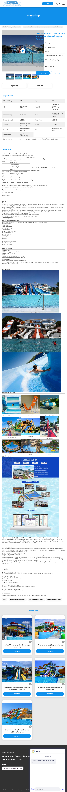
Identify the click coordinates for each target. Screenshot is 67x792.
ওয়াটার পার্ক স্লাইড (17, 27)
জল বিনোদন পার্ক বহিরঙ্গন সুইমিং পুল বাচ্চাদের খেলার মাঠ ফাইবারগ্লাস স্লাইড (50, 688)
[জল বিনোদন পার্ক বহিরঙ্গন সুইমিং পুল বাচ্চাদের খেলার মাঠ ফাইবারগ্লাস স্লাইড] (50, 671)
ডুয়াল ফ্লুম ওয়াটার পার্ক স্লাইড (36, 599)
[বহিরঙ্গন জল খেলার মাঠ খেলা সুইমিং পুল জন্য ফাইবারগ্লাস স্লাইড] (50, 629)
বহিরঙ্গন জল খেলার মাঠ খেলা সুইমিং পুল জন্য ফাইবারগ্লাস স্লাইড (50, 646)
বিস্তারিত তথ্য (14, 86)
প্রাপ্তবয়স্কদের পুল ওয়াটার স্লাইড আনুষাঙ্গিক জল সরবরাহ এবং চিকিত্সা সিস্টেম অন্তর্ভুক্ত (17, 731)
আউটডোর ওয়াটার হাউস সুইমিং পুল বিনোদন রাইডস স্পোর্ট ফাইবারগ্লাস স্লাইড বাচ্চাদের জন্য (17, 688)
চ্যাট (48, 3)
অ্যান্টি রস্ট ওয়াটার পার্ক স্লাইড (54, 599)
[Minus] (63, 751)
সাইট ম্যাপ (9, 789)
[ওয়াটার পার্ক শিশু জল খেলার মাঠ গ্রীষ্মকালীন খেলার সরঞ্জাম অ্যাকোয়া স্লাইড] (17, 629)
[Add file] (32, 789)
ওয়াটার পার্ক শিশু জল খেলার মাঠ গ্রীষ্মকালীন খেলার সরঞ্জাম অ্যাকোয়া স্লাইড (17, 646)
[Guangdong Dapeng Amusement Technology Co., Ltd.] (11, 3)
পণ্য (9, 27)
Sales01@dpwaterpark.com (14, 768)
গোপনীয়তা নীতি (4, 789)
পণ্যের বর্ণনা (40, 86)
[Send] (62, 789)
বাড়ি (5, 27)
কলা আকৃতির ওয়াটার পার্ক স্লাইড (17, 599)
